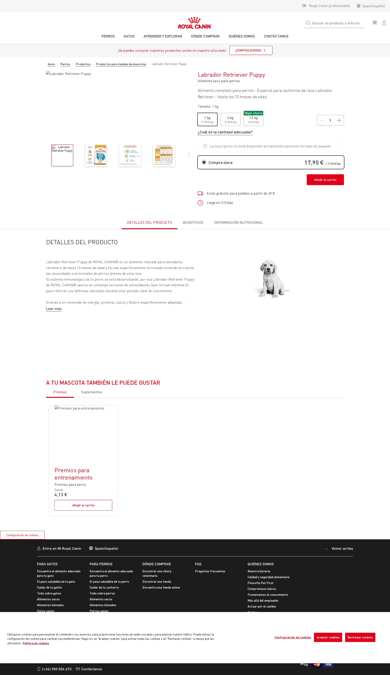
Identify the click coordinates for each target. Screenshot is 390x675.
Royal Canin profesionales (329, 5)
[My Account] (384, 22)
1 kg (207, 117)
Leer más (54, 308)
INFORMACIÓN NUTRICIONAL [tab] (238, 222)
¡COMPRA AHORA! (248, 50)
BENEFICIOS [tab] (193, 222)
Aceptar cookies (328, 637)
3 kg (230, 117)
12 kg (253, 117)
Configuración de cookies (293, 637)
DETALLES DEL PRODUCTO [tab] (149, 222)
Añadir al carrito (325, 180)
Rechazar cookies (360, 637)
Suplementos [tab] (91, 503)
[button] (189, 157)
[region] (195, 637)
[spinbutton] (330, 120)
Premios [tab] (60, 503)
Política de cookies (36, 643)
